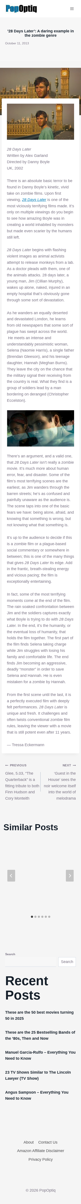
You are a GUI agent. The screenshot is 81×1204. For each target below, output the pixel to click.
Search (10, 954)
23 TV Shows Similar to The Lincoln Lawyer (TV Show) (38, 1075)
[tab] (32, 917)
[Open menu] (72, 8)
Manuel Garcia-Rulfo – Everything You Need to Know (40, 1055)
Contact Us (47, 1142)
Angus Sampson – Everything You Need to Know (36, 1095)
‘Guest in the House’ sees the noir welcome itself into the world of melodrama (60, 782)
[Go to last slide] (11, 876)
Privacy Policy (41, 1159)
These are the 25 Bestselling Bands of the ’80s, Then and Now (40, 1035)
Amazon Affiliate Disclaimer (40, 1151)
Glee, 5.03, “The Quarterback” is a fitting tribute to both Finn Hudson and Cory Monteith (22, 782)
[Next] (70, 876)
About (29, 1142)
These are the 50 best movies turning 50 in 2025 (39, 1015)
